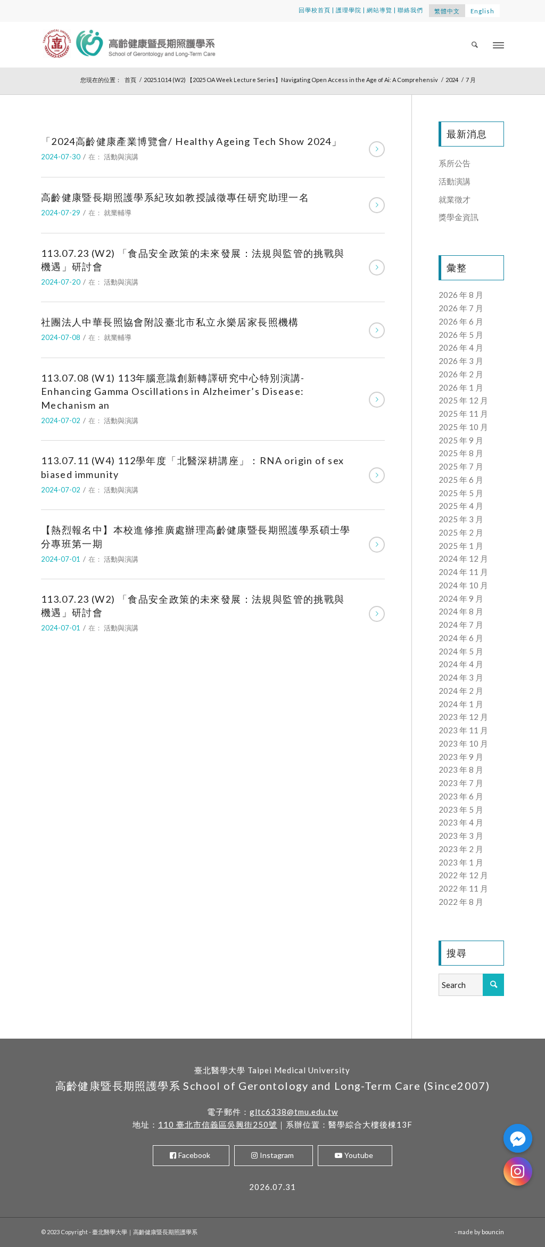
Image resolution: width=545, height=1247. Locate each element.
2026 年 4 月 (461, 347)
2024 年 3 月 (461, 677)
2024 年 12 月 (463, 558)
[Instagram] (517, 1171)
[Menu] (498, 44)
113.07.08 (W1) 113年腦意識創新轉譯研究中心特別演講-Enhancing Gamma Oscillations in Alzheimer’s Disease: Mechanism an (173, 391)
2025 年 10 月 (463, 427)
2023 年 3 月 (461, 835)
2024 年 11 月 (463, 572)
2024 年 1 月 (461, 704)
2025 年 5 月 (461, 493)
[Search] (475, 44)
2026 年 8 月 (461, 294)
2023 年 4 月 (461, 822)
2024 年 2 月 (461, 690)
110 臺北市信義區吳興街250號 (217, 1124)
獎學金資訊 (458, 217)
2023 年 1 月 (461, 862)
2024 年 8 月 (461, 611)
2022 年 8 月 (461, 901)
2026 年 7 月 (461, 308)
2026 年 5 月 (461, 334)
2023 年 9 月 (461, 757)
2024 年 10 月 (463, 585)
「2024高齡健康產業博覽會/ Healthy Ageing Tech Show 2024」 (191, 141)
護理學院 (348, 9)
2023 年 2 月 (461, 849)
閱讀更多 (377, 149)
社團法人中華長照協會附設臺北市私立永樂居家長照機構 (170, 322)
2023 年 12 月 (463, 717)
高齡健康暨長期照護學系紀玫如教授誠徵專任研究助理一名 (175, 197)
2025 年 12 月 (463, 400)
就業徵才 (454, 199)
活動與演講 (121, 156)
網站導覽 (379, 9)
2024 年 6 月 (461, 638)
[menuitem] (475, 44)
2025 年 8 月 (461, 453)
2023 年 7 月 (461, 783)
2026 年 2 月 (461, 374)
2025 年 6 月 (461, 479)
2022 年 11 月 (463, 888)
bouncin (493, 1231)
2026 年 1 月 (461, 387)
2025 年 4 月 (461, 506)
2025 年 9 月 (461, 440)
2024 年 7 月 (461, 624)
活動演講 (454, 181)
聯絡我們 (410, 9)
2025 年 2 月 (461, 532)
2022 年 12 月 (463, 875)
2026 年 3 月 (461, 361)
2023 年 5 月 (461, 809)
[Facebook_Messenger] (517, 1138)
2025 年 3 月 (461, 519)
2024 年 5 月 (461, 651)
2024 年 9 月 (461, 598)
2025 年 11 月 (463, 413)
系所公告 (454, 163)
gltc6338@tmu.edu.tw (294, 1111)
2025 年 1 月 (461, 545)
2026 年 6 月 (461, 321)
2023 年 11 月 (463, 730)
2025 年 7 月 (461, 466)
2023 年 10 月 (463, 743)
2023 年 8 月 (461, 769)
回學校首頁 (315, 9)
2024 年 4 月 (461, 664)
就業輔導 (117, 212)
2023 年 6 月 (461, 796)
